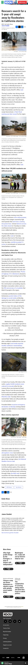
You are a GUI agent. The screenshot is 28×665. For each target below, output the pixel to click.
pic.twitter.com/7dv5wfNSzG (14, 330)
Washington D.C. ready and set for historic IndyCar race (20, 556)
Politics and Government (17, 579)
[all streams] (26, 663)
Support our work (7, 645)
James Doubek (5, 25)
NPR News (9, 487)
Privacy (5, 638)
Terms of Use (6, 628)
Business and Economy (8, 578)
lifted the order (6, 397)
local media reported (16, 343)
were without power (20, 217)
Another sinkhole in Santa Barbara (12, 345)
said (22, 90)
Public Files (5, 635)
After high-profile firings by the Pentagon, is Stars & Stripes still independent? (8, 558)
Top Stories (18, 487)
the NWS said (15, 473)
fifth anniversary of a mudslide (13, 288)
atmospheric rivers (7, 453)
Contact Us (5, 648)
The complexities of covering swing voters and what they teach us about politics (20, 587)
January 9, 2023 (14, 335)
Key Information (7, 631)
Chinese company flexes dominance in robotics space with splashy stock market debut (8, 586)
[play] (2, 663)
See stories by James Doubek (10, 533)
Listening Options (7, 641)
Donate (23, 2)
